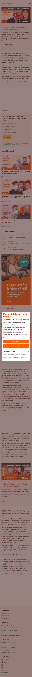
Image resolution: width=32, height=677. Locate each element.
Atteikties (16, 341)
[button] (16, 351)
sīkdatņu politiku (10, 324)
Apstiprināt (16, 346)
